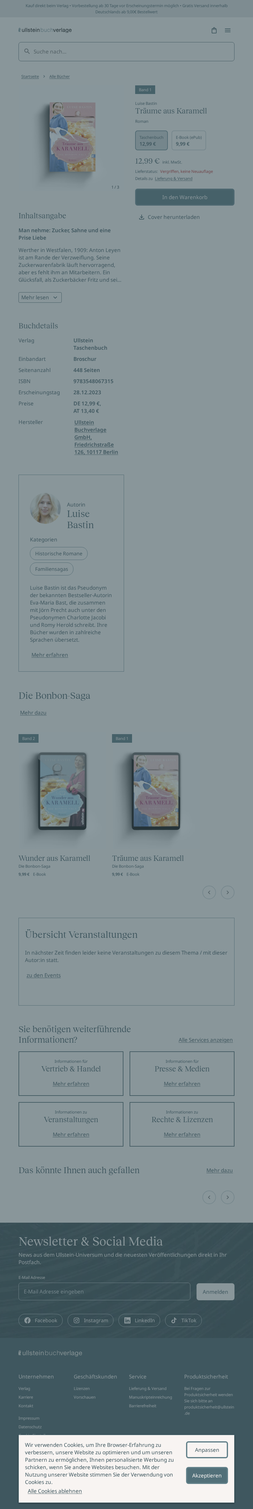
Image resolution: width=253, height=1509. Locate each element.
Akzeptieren (207, 1475)
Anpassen (207, 1449)
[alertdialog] (126, 1469)
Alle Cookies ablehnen (55, 1490)
